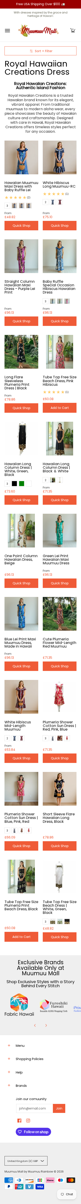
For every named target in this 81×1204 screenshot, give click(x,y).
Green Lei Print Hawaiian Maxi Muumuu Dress (56, 559)
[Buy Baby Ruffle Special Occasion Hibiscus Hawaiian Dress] (59, 256)
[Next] (46, 1025)
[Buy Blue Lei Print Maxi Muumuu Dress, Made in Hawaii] (21, 614)
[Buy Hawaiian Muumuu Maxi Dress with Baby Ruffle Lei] (21, 157)
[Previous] (35, 1025)
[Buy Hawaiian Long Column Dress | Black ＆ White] (59, 438)
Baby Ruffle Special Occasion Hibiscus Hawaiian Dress (59, 287)
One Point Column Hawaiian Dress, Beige (21, 559)
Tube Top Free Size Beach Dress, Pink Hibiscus (59, 380)
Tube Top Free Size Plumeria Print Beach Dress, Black (21, 905)
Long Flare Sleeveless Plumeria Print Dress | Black (16, 382)
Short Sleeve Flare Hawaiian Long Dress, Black (59, 818)
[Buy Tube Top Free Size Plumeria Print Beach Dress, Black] (21, 876)
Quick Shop (21, 225)
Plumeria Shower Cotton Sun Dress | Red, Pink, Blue (59, 726)
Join (59, 1108)
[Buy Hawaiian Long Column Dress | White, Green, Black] (21, 438)
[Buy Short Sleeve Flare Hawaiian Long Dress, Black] (59, 789)
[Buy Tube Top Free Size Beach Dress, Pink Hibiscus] (59, 352)
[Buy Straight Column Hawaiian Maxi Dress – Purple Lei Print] (21, 256)
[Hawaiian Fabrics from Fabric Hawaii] (19, 1004)
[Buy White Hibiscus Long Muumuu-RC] (59, 157)
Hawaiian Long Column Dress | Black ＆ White (56, 467)
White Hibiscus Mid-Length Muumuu (17, 726)
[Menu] (7, 31)
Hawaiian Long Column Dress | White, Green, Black (18, 469)
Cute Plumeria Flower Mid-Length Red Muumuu (59, 643)
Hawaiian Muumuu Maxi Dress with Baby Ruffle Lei (21, 186)
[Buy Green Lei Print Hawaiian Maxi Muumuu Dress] (59, 530)
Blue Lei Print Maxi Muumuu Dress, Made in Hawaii (20, 643)
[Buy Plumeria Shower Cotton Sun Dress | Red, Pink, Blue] (59, 697)
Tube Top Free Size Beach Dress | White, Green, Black (59, 907)
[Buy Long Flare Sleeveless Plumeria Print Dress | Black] (21, 352)
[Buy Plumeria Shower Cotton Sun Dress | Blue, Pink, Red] (21, 789)
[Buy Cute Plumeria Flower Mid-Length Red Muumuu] (59, 614)
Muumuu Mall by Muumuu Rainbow (28, 1171)
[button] (72, 31)
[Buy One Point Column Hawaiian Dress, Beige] (21, 530)
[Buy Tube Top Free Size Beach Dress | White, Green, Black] (59, 876)
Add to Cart (60, 408)
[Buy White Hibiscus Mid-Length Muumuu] (21, 697)
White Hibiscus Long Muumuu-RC (59, 184)
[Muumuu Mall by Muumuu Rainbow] (39, 30)
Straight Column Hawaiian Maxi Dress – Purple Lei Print (19, 287)
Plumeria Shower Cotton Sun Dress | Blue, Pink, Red (21, 818)
